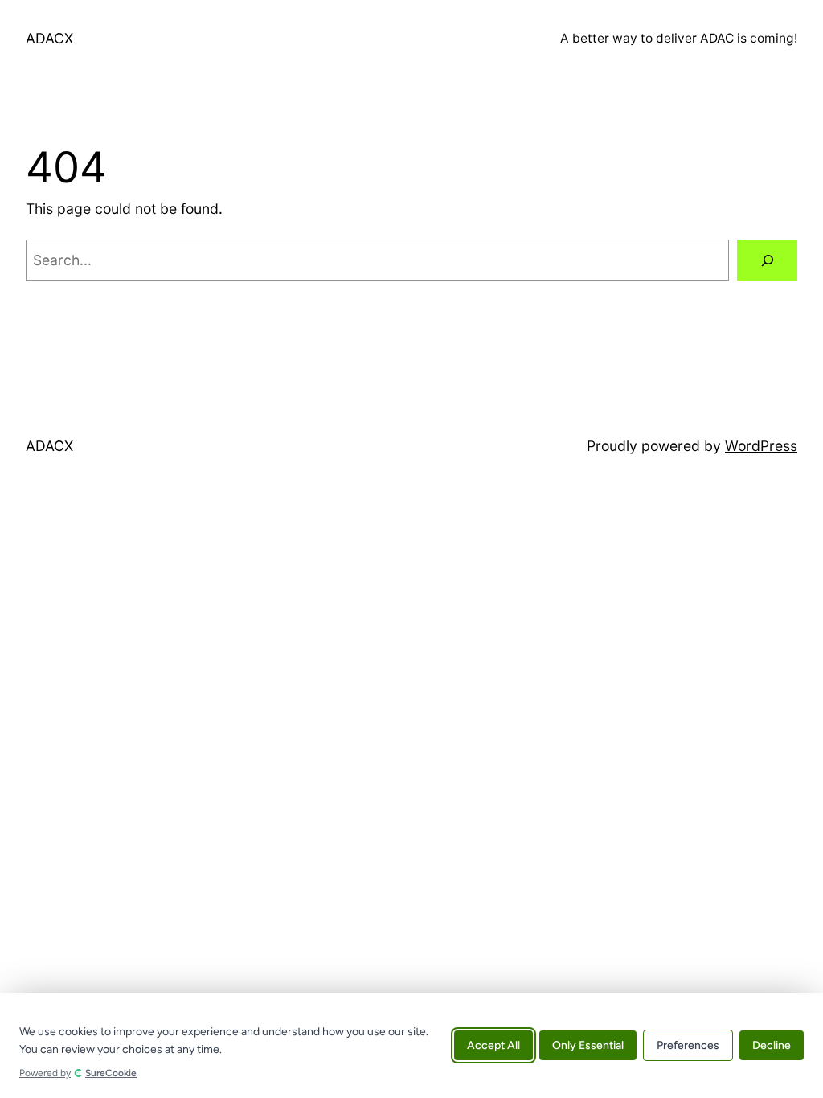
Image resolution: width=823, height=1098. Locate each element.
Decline (771, 1045)
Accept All (493, 1045)
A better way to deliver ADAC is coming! (678, 38)
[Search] (767, 260)
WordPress (761, 445)
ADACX (49, 38)
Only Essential (588, 1045)
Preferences (688, 1045)
